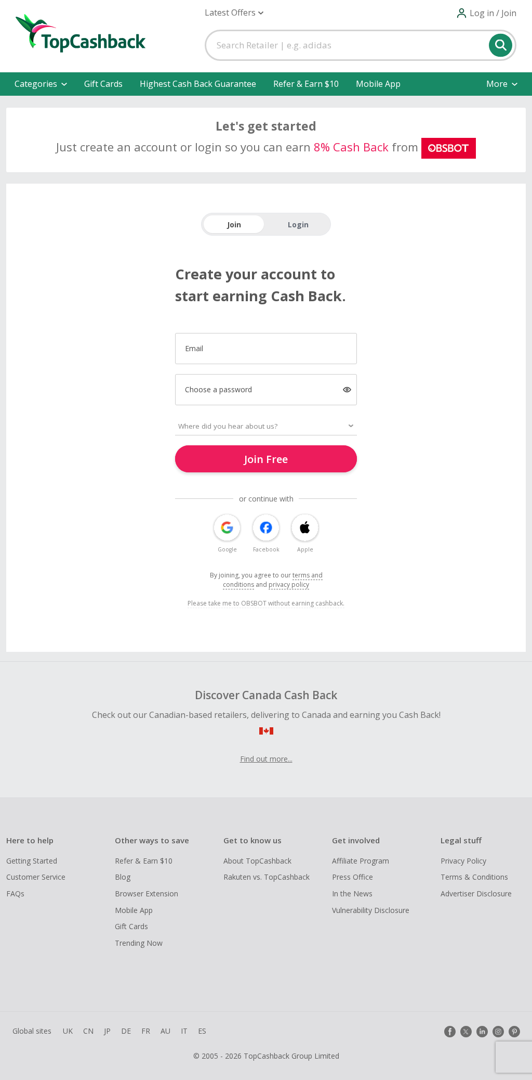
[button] (234, 12)
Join (234, 224)
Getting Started (31, 861)
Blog (122, 877)
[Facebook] (450, 1031)
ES (202, 1031)
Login (298, 224)
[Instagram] (498, 1031)
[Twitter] (466, 1031)
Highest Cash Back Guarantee (198, 83)
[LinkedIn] (482, 1031)
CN (88, 1031)
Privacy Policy (463, 861)
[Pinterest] (514, 1031)
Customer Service (35, 877)
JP (107, 1031)
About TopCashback (257, 861)
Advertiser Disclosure (476, 893)
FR (145, 1031)
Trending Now (139, 943)
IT (184, 1031)
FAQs (15, 893)
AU (165, 1031)
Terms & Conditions (474, 877)
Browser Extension (146, 893)
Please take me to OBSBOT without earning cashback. (266, 603)
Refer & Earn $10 (306, 83)
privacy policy (289, 584)
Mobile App (378, 83)
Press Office (352, 877)
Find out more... (266, 759)
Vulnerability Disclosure (370, 910)
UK (68, 1031)
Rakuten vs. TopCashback (266, 877)
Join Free (266, 459)
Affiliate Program (360, 861)
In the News (352, 893)
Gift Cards (103, 83)
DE (126, 1031)
